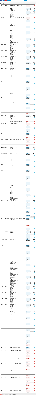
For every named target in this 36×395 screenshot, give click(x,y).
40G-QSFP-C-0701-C (2, 115)
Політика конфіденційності (10, 394)
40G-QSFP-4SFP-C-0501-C (3, 56)
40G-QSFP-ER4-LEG (2, 123)
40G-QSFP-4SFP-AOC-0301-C (3, 17)
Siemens (5, 347)
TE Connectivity (6, 215)
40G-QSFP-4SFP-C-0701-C (3, 62)
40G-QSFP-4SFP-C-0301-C (3, 50)
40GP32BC (1, 377)
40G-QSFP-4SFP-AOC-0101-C (3, 11)
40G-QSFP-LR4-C (2, 133)
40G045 (1, 215)
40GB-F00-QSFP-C (2, 286)
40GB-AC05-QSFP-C (2, 239)
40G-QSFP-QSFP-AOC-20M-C (3, 147)
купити (34, 5)
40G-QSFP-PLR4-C (2, 139)
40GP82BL (1, 390)
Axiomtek (6, 5)
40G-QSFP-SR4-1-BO (2, 200)
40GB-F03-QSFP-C (2, 304)
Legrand (5, 123)
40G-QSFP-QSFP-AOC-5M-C (3, 164)
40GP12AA (1, 347)
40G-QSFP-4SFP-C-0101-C (3, 31)
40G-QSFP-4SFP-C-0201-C (3, 44)
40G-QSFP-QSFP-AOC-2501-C (3, 153)
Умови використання (13, 394)
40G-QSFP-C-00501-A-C (2, 68)
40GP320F (1, 358)
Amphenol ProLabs (6, 17)
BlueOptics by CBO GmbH (7, 200)
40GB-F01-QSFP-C (2, 292)
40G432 (1, 218)
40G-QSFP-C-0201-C (2, 97)
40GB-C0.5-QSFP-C (2, 245)
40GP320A (1, 350)
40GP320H (1, 363)
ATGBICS (6, 11)
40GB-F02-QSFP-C (2, 298)
